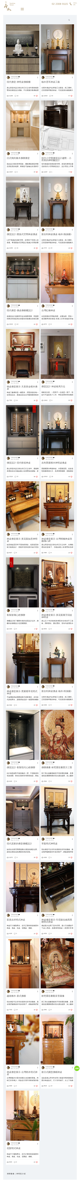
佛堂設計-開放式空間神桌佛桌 (22, 234)
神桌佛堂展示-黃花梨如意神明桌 (22, 540)
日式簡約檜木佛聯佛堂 (18, 158)
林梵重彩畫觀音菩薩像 (52, 996)
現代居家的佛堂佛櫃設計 (19, 844)
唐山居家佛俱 (9, 6)
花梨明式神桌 (14, 1148)
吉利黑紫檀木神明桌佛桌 (54, 463)
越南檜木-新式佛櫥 (16, 996)
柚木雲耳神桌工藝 (50, 82)
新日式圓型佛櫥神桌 (51, 1072)
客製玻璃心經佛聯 (16, 615)
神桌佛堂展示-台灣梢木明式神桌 (22, 1073)
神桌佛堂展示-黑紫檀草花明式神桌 (22, 692)
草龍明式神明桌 (49, 844)
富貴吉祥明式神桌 (16, 920)
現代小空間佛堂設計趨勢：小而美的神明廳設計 (56, 159)
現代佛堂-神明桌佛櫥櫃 (19, 82)
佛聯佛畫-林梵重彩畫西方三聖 (56, 767)
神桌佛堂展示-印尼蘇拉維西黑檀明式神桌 (56, 921)
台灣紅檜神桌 (48, 310)
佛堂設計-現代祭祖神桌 (19, 463)
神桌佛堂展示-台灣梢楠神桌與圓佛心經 (56, 540)
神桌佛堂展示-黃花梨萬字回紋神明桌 (56, 616)
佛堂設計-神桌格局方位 (53, 387)
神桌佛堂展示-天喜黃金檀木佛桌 (22, 388)
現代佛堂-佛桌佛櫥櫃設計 (20, 310)
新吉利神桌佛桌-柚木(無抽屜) (56, 234)
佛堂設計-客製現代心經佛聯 (21, 767)
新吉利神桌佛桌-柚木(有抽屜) (56, 691)
